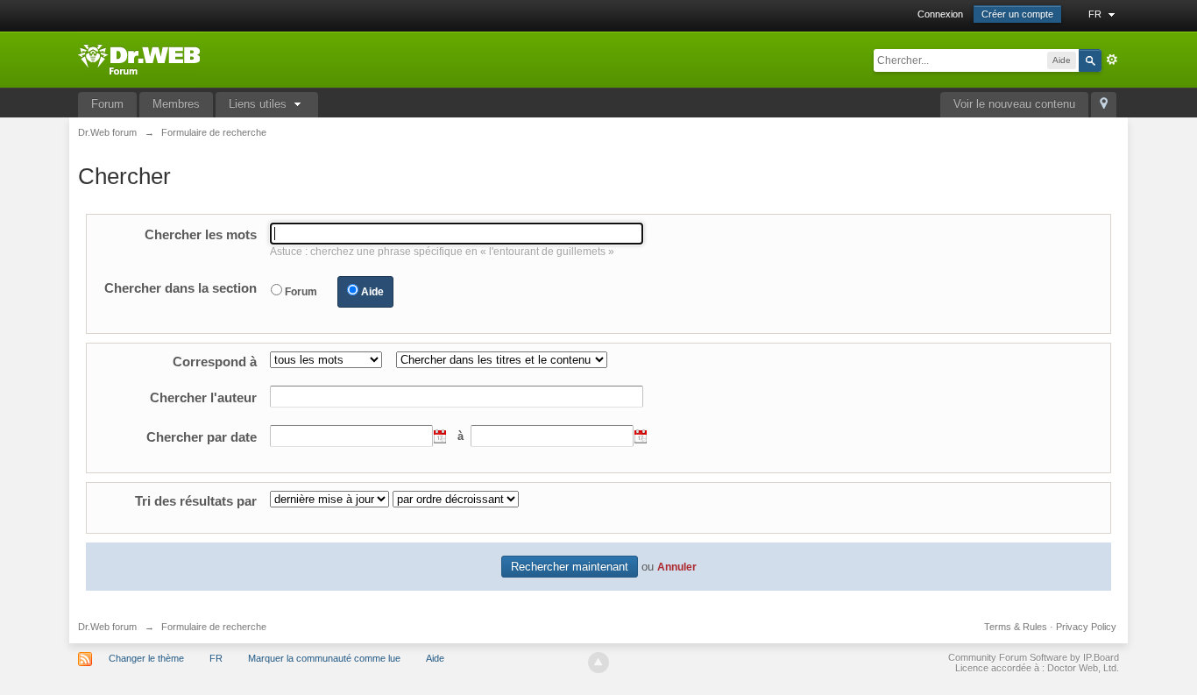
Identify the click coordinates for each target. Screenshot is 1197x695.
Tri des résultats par (196, 500)
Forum (107, 103)
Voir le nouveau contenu (1014, 103)
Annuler (677, 566)
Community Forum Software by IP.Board (1033, 657)
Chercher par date (201, 436)
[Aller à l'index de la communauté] (139, 58)
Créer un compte (1017, 14)
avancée (1112, 60)
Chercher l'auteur (203, 397)
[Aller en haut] (598, 662)
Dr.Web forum (107, 626)
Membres (176, 103)
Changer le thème (146, 658)
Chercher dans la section (180, 287)
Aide (372, 292)
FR (1096, 14)
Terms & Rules (1015, 626)
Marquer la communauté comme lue (324, 658)
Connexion (940, 14)
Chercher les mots (201, 234)
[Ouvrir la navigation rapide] (1103, 104)
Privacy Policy (1086, 626)
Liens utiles (259, 103)
